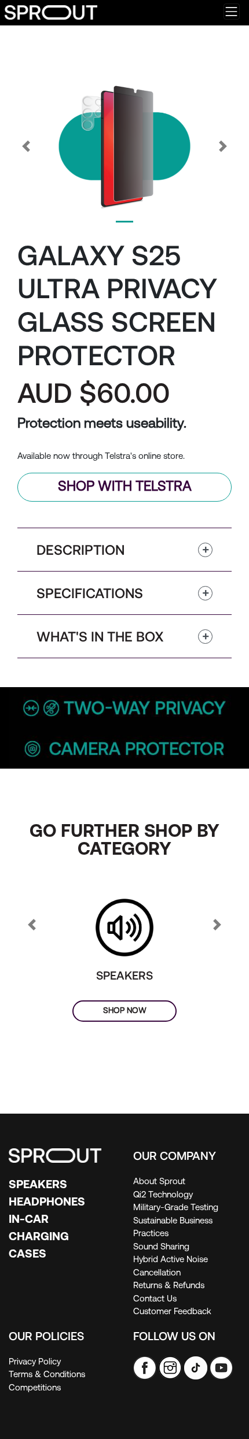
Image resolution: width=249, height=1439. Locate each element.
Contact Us (155, 1299)
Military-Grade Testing (175, 1208)
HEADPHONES (47, 1202)
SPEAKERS (124, 975)
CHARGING (39, 1237)
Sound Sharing (161, 1247)
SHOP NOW (125, 1011)
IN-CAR (29, 1220)
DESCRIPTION (80, 549)
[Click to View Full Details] (124, 928)
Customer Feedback (172, 1312)
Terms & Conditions (47, 1375)
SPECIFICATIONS (89, 592)
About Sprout (159, 1182)
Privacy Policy (35, 1362)
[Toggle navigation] (232, 11)
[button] (26, 146)
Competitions (35, 1388)
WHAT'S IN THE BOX (100, 636)
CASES (27, 1254)
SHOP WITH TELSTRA (125, 487)
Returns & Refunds (168, 1286)
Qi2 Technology (163, 1195)
